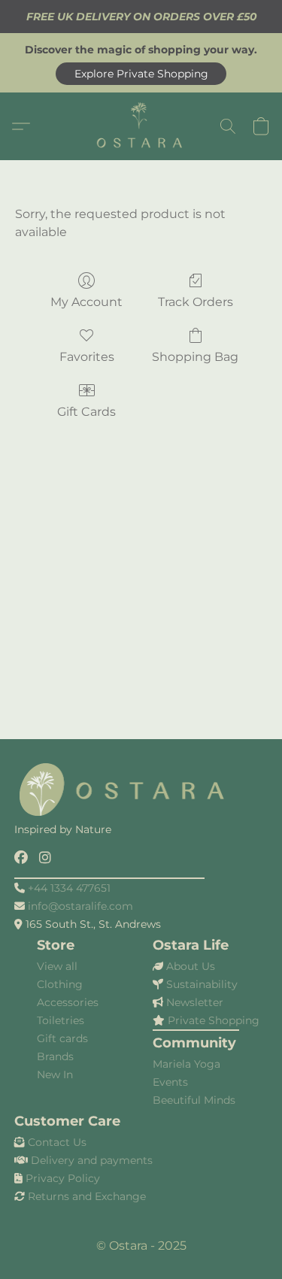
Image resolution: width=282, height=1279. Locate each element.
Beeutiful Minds (194, 1100)
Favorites (86, 357)
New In (55, 1074)
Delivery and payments (92, 1160)
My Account (86, 302)
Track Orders (195, 302)
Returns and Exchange (87, 1196)
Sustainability (202, 984)
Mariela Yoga (186, 1064)
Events (170, 1082)
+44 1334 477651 (69, 888)
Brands (55, 1056)
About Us (190, 966)
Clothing (60, 984)
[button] (141, 73)
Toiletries (60, 1020)
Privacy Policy (63, 1178)
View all (57, 966)
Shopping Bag (195, 357)
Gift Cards (86, 412)
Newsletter (194, 1002)
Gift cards (62, 1038)
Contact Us (57, 1142)
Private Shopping (213, 1020)
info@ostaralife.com (80, 906)
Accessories (68, 1002)
